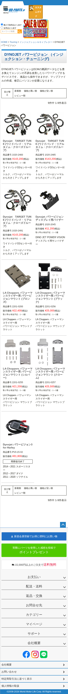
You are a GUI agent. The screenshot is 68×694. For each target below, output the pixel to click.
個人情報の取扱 (10, 685)
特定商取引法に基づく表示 (16, 678)
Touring (13, 42)
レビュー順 (20, 95)
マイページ (34, 624)
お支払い (34, 577)
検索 (20, 31)
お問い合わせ (9, 671)
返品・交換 (34, 596)
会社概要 (34, 643)
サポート (34, 633)
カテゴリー (34, 615)
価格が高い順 (30, 91)
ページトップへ (63, 525)
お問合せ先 (34, 605)
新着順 (18, 91)
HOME (4, 42)
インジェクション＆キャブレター (36, 42)
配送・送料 (34, 586)
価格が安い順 (46, 91)
